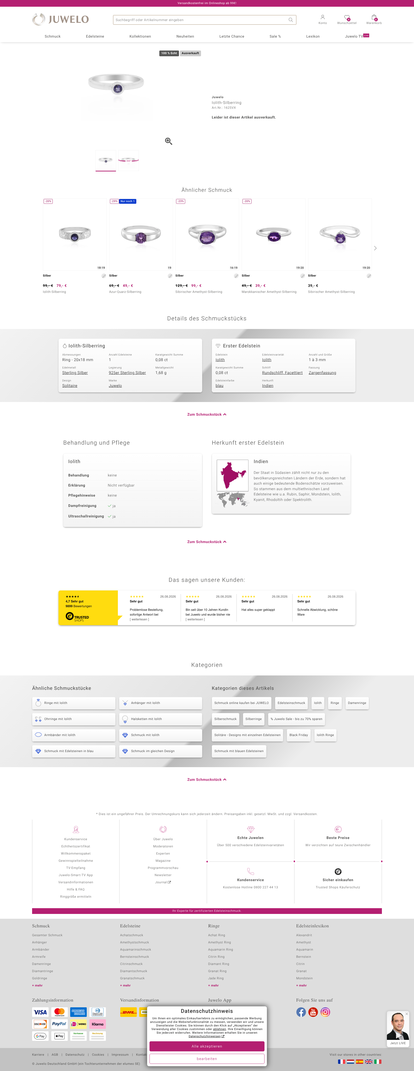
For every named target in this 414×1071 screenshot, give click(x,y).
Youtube (313, 1012)
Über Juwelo (163, 839)
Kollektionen (140, 36)
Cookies (98, 1055)
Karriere (38, 1055)
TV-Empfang (76, 868)
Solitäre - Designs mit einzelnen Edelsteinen (247, 735)
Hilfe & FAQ (76, 889)
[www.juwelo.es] (359, 1062)
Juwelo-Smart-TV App (76, 875)
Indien (267, 386)
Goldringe (39, 978)
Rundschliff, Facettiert (282, 373)
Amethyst (303, 942)
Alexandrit (304, 935)
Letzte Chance (231, 36)
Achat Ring (216, 935)
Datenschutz (75, 1055)
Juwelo (115, 386)
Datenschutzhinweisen (205, 1036)
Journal (161, 882)
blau (220, 386)
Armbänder (40, 949)
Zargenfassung (322, 373)
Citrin (300, 964)
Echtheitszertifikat (75, 846)
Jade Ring (216, 978)
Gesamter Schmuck (47, 935)
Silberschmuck (225, 719)
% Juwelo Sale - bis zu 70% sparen (296, 719)
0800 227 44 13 (266, 887)
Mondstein (304, 978)
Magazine (163, 861)
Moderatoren (163, 846)
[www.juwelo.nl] (350, 1062)
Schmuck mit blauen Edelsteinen (239, 751)
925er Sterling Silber (127, 373)
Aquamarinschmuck (135, 949)
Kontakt (142, 1055)
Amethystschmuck (134, 942)
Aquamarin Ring (220, 949)
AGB (55, 1055)
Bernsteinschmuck (134, 957)
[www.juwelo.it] (377, 1062)
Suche (291, 19)
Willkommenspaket (76, 853)
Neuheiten (185, 36)
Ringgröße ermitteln (75, 897)
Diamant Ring (218, 964)
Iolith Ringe (325, 735)
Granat (301, 971)
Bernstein (303, 957)
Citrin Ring (216, 957)
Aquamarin (304, 949)
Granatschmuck (132, 978)
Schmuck (53, 36)
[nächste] (374, 248)
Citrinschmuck (131, 964)
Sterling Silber (75, 373)
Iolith (220, 360)
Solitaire (69, 386)
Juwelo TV (357, 36)
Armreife (39, 957)
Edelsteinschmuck (291, 703)
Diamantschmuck (133, 971)
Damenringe (357, 703)
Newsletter (163, 875)
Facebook (301, 1012)
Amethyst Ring (219, 942)
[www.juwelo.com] (368, 1062)
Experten (163, 853)
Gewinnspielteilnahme (75, 861)
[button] (322, 20)
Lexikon (313, 36)
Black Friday (298, 735)
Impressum (120, 1055)
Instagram (325, 1012)
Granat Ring (217, 971)
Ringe (335, 703)
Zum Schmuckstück (204, 414)
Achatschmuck (132, 935)
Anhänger (39, 942)
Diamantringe (42, 971)
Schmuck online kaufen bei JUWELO (241, 703)
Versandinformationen (75, 882)
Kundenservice (75, 839)
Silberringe (254, 719)
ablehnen (219, 1029)
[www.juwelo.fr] (341, 1062)
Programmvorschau (163, 868)
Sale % (275, 36)
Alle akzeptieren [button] (207, 1046)
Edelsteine (95, 36)
